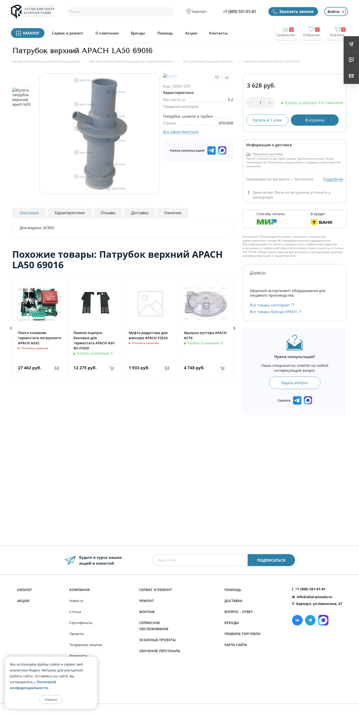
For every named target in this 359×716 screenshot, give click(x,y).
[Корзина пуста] (337, 44)
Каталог (24, 589)
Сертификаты (80, 622)
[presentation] (11, 328)
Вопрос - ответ (238, 611)
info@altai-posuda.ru (314, 596)
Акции (191, 33)
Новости (76, 600)
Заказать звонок (296, 11)
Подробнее (333, 179)
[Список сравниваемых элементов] (285, 44)
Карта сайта (235, 644)
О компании (107, 33)
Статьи (75, 611)
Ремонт (146, 600)
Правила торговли (242, 633)
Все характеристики (181, 131)
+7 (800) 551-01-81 (239, 11)
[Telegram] (310, 620)
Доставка (233, 600)
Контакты (218, 33)
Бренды (138, 33)
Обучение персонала (159, 651)
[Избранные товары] (311, 44)
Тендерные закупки (85, 644)
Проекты (76, 633)
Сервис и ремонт (67, 33)
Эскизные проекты (157, 640)
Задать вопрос (294, 382)
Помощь (165, 33)
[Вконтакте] (297, 620)
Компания (79, 589)
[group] (99, 133)
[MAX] (222, 150)
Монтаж (147, 611)
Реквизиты (78, 655)
